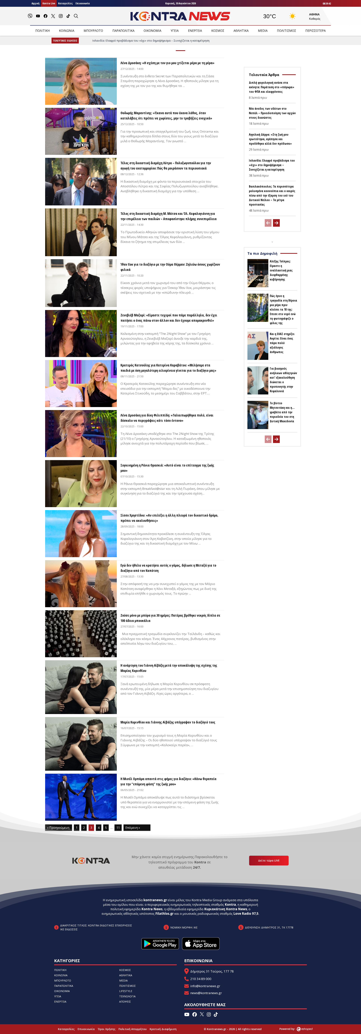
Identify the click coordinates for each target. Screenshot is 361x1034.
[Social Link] (30, 16)
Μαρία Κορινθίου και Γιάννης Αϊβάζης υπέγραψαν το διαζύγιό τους (168, 722)
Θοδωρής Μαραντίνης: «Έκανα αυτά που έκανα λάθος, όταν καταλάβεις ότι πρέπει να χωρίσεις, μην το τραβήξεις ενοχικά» (166, 115)
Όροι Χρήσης (106, 1029)
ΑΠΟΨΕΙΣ (125, 1001)
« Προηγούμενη (58, 828)
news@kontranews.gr (206, 993)
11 (118, 828)
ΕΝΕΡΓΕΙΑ (195, 31)
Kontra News (151, 909)
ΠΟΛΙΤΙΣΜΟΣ (286, 31)
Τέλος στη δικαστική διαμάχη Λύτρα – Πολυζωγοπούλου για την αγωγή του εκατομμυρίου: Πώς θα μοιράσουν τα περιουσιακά (166, 165)
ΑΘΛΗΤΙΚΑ (241, 31)
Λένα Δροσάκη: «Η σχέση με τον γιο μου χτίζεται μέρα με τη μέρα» (167, 63)
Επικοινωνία (83, 3)
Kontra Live (48, 3)
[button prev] (268, 223)
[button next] (276, 223)
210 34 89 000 (200, 979)
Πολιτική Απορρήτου (132, 1029)
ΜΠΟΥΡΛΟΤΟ (93, 31)
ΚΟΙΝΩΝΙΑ (66, 31)
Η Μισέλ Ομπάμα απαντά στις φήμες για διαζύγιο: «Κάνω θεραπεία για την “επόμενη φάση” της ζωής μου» (168, 781)
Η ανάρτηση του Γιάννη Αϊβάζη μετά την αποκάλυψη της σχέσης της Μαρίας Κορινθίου (169, 668)
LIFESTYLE (125, 991)
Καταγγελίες (65, 3)
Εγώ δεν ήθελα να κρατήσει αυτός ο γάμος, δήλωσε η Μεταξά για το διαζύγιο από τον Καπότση (168, 568)
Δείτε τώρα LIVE (269, 860)
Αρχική (35, 3)
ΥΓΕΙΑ (175, 31)
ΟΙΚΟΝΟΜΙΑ (152, 31)
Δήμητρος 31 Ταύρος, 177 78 (212, 971)
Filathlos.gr (164, 913)
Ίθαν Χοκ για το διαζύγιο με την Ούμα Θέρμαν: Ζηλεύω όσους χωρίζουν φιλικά (170, 267)
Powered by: (291, 1029)
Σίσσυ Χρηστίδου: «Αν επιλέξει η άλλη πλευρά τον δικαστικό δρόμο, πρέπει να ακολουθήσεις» (169, 518)
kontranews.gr (155, 900)
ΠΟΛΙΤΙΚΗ (42, 31)
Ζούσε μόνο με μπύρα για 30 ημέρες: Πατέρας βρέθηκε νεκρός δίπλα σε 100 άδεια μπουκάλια (170, 618)
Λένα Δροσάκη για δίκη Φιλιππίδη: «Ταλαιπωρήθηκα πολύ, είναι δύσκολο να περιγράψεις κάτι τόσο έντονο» (167, 418)
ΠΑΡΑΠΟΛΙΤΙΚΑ (123, 31)
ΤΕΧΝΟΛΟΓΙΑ (127, 996)
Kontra (230, 904)
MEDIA (263, 31)
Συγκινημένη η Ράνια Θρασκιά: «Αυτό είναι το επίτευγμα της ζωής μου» (167, 468)
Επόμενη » (132, 828)
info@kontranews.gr (205, 986)
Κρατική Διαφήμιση (163, 1029)
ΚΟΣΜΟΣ (217, 31)
